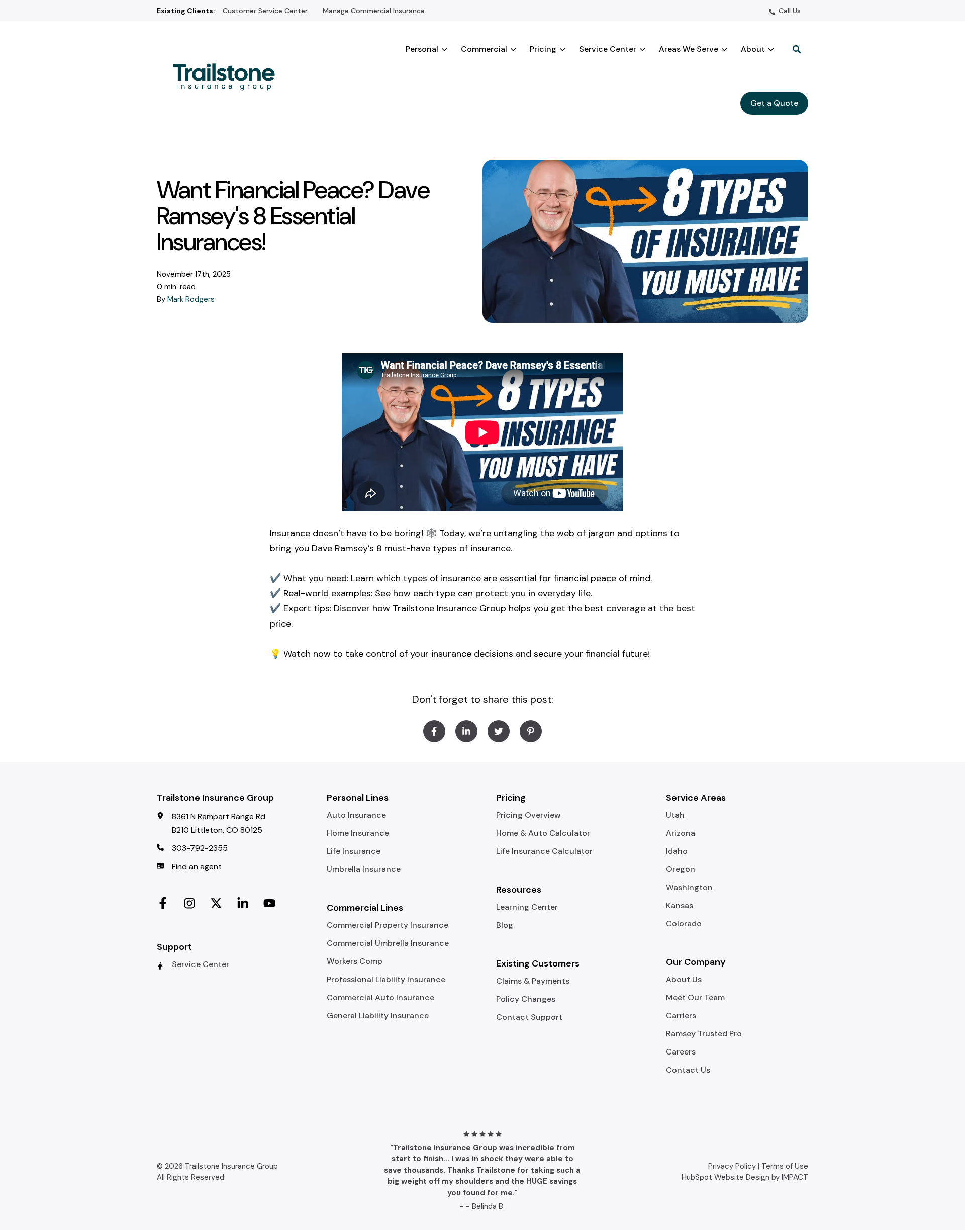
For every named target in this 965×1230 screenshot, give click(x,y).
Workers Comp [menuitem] (354, 961)
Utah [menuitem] (675, 815)
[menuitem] (265, 10)
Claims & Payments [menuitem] (532, 981)
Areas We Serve (688, 49)
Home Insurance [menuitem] (358, 833)
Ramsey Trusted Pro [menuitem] (704, 1034)
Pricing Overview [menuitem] (528, 815)
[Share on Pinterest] (531, 731)
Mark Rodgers (191, 299)
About (753, 49)
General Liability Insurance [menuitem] (378, 1016)
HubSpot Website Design (725, 1177)
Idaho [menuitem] (677, 851)
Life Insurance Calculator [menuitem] (544, 851)
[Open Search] (797, 49)
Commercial (484, 49)
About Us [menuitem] (684, 980)
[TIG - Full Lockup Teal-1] (228, 75)
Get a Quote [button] (774, 103)
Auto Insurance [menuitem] (356, 815)
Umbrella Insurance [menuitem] (364, 869)
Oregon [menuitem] (680, 869)
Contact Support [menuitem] (529, 1017)
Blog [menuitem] (504, 925)
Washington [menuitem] (689, 888)
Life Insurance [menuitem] (353, 851)
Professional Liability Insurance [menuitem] (386, 980)
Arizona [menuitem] (680, 833)
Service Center (607, 49)
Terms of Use (784, 1166)
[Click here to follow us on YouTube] (269, 901)
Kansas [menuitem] (679, 906)
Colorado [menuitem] (684, 924)
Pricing (543, 49)
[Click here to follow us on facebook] (163, 901)
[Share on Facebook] (434, 731)
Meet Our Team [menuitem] (695, 998)
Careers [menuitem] (681, 1052)
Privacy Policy (732, 1166)
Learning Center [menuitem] (527, 907)
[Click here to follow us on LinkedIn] (243, 901)
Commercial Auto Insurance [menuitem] (380, 998)
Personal (422, 49)
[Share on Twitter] (499, 731)
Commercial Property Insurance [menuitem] (387, 925)
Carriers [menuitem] (681, 1016)
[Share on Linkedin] (466, 731)
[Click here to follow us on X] (216, 901)
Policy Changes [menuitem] (525, 999)
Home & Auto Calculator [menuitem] (543, 833)
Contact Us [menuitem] (688, 1070)
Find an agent (197, 866)
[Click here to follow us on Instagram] (189, 901)
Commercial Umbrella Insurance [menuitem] (388, 943)
